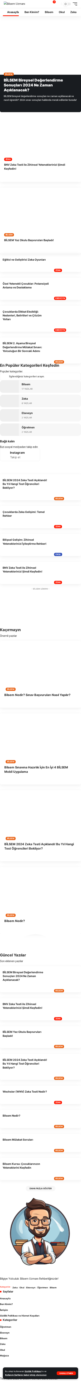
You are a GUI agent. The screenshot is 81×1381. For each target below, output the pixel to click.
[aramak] (58, 4)
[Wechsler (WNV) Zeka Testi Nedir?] (67, 1095)
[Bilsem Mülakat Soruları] (67, 1143)
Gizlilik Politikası (32, 1371)
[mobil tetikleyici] (74, 3)
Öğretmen (28, 427)
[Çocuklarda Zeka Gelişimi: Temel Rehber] (67, 517)
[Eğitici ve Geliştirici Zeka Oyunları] (67, 263)
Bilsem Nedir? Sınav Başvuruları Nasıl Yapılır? (37, 695)
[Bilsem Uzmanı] (14, 4)
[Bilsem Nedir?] (40, 891)
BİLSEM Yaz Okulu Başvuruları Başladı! (29, 240)
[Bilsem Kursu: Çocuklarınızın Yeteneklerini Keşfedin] (67, 1169)
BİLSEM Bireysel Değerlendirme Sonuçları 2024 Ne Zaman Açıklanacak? (33, 85)
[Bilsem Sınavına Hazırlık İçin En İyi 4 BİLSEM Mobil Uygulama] (40, 737)
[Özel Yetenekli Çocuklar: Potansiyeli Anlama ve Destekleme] (67, 289)
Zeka (8, 159)
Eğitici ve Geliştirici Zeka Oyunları (24, 259)
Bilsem (8, 74)
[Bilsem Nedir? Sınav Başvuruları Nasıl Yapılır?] (40, 665)
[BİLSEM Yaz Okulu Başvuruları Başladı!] (40, 212)
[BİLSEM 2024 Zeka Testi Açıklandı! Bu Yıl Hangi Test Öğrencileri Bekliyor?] (67, 487)
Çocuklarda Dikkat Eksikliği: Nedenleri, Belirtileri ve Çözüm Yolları (22, 315)
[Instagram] (20, 454)
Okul (58, 554)
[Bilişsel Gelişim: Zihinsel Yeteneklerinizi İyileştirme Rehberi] (67, 545)
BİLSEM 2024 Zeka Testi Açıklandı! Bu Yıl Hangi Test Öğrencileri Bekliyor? (25, 483)
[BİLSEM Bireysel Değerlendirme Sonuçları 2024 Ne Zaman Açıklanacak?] (40, 50)
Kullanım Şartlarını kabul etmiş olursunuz (26, 1375)
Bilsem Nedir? (14, 921)
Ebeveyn (60, 298)
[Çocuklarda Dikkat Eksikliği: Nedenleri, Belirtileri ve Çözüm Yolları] (67, 319)
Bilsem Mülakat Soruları (18, 1139)
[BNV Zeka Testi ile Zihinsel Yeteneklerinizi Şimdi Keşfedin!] (40, 136)
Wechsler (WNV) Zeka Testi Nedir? (25, 1091)
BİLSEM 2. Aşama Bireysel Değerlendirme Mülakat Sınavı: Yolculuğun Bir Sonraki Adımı (22, 347)
